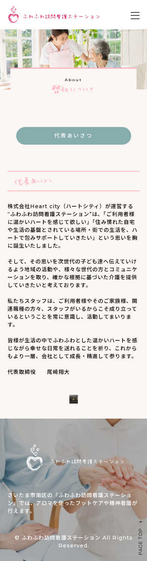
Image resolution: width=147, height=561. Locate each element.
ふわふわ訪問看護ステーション (61, 537)
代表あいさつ (73, 135)
